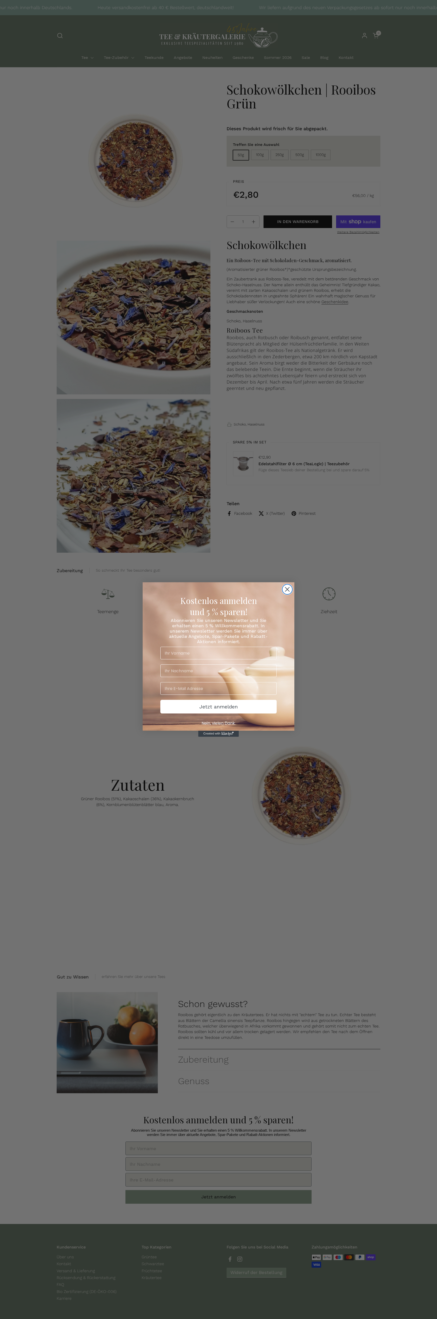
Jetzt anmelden (218, 707)
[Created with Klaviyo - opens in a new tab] (218, 734)
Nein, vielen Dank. (219, 723)
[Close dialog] (287, 589)
